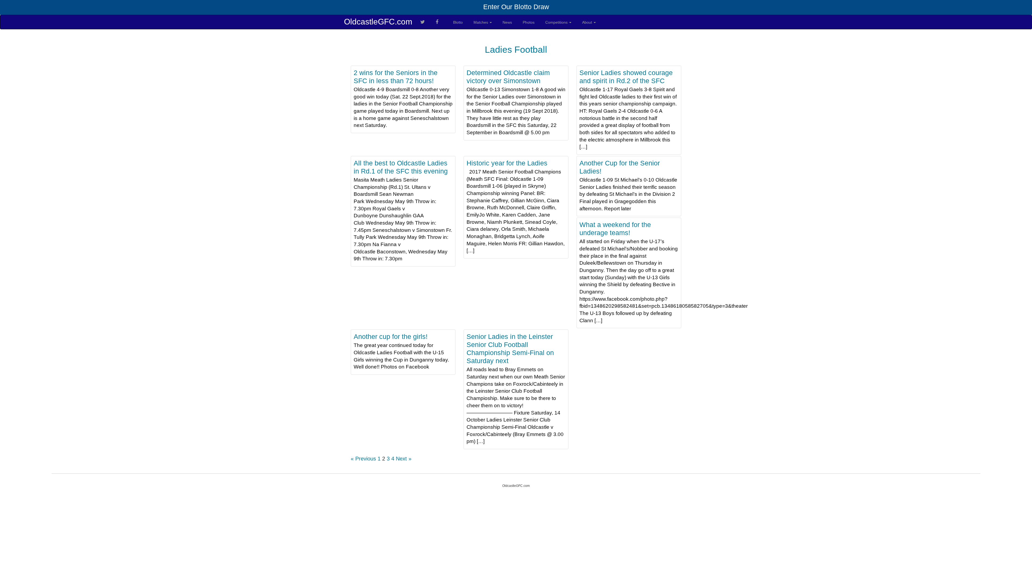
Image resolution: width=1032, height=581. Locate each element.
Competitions (557, 22)
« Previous (363, 459)
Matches (481, 22)
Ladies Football (516, 49)
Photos (529, 22)
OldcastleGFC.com (378, 21)
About (587, 22)
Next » (403, 459)
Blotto (458, 22)
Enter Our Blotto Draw (516, 6)
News (507, 22)
